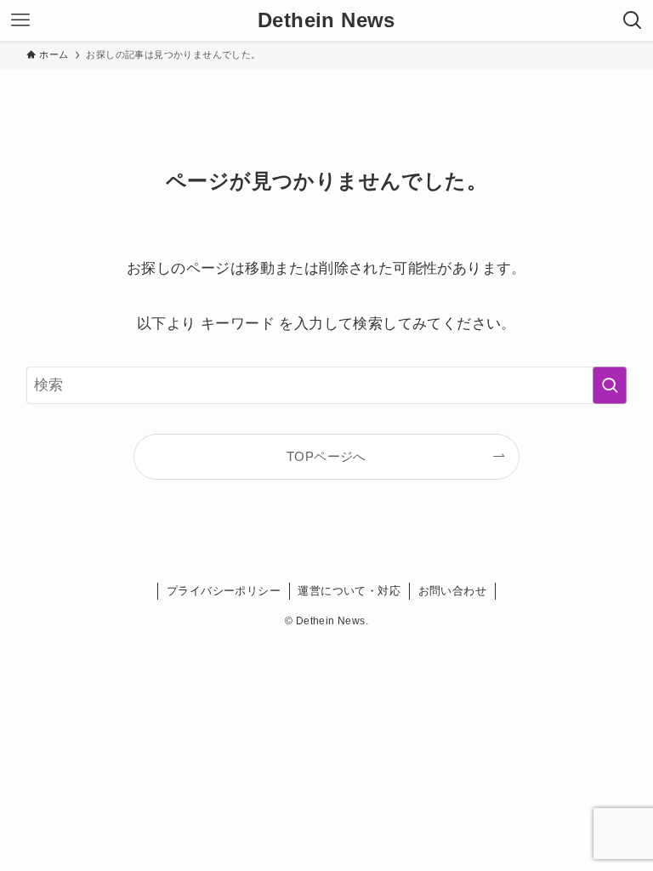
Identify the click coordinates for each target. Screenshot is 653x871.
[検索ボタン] (632, 20)
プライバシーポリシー (224, 590)
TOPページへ (326, 456)
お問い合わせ (452, 590)
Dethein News (326, 20)
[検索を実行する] (610, 385)
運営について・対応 (349, 590)
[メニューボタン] (20, 20)
